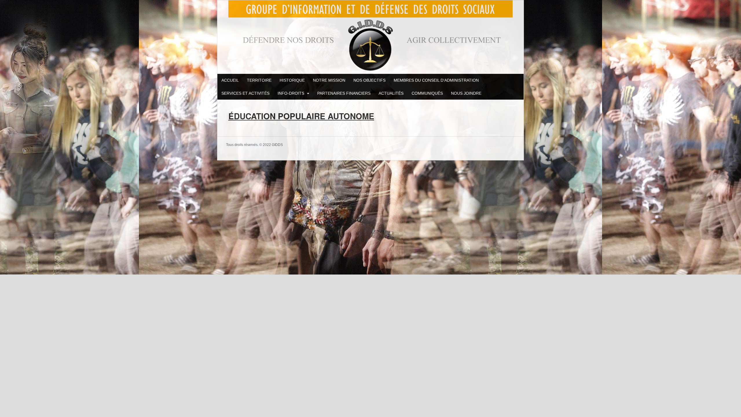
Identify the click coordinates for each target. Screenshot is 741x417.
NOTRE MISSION (329, 80)
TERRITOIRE (259, 80)
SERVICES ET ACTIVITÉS (245, 93)
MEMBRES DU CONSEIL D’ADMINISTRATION (436, 80)
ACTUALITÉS (391, 93)
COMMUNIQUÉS (427, 93)
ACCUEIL (230, 80)
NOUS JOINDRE (466, 93)
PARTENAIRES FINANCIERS (343, 93)
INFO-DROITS (291, 93)
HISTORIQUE (292, 80)
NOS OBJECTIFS (369, 80)
